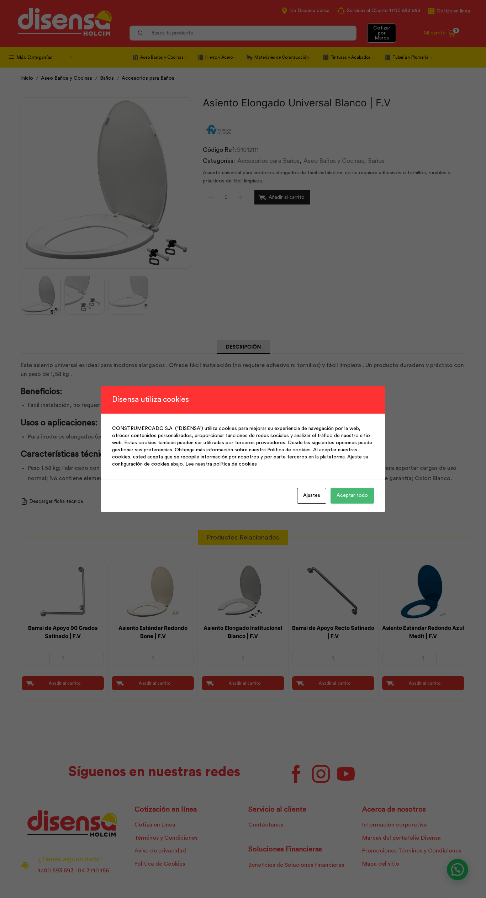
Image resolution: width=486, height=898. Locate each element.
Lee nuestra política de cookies (221, 464)
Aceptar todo (352, 495)
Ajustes (311, 495)
